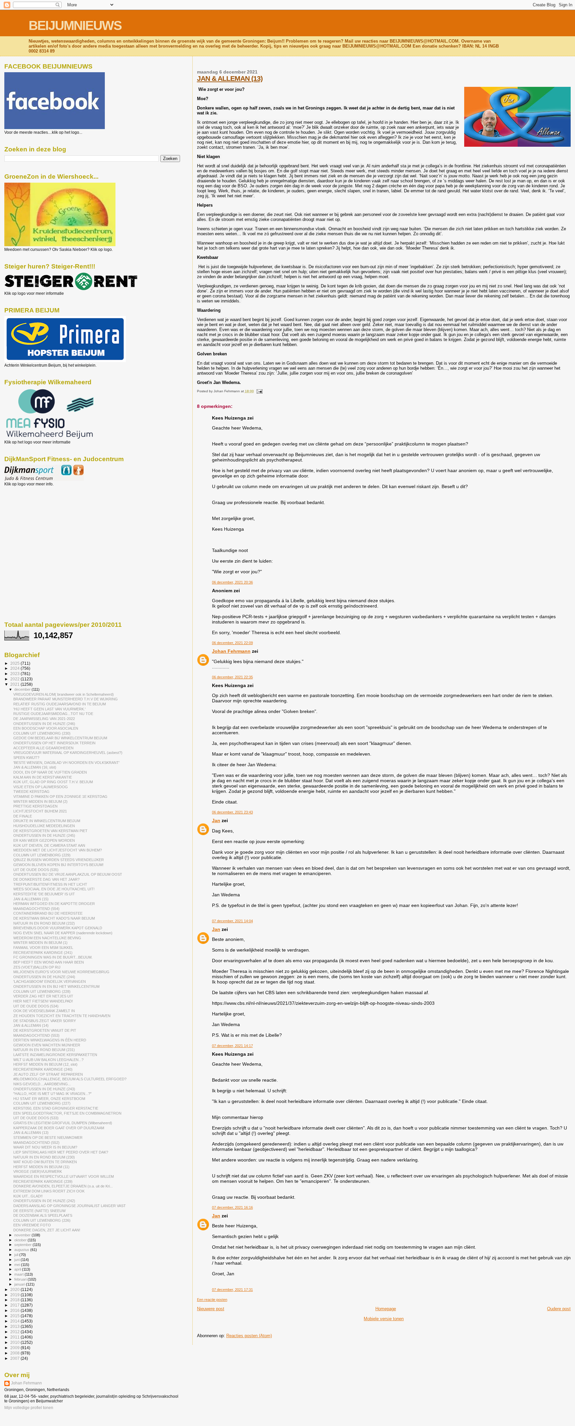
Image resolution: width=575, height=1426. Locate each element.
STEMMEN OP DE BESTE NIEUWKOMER (48, 1138)
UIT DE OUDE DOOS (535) (36, 870)
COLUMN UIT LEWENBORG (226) (42, 1220)
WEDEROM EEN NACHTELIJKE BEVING (47, 938)
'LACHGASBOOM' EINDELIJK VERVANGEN (49, 981)
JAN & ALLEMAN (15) (31, 899)
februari (21, 1279)
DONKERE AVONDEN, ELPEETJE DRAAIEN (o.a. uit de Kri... (63, 1186)
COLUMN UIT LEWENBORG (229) (42, 855)
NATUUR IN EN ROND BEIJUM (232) (44, 923)
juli (16, 1255)
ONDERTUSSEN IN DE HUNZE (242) (44, 1201)
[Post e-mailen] (259, 391)
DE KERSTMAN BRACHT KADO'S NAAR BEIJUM (54, 918)
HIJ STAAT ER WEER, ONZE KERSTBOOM (49, 1099)
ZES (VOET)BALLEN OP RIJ (37, 967)
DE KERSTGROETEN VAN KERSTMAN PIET (50, 831)
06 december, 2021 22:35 (232, 677)
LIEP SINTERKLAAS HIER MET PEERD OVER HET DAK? (60, 1152)
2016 (15, 1310)
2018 (15, 1300)
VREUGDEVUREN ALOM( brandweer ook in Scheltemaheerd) (63, 694)
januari (20, 1284)
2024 (15, 668)
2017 (15, 1305)
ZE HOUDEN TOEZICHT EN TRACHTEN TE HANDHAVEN (61, 1016)
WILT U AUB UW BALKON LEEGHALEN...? (48, 1060)
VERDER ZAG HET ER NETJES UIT (43, 996)
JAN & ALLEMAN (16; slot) (34, 767)
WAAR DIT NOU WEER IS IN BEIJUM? (45, 1147)
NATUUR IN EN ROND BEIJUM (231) (44, 1050)
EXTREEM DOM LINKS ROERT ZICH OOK (49, 1191)
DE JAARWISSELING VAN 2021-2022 (44, 719)
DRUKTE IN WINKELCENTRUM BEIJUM (46, 821)
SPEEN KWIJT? (26, 758)
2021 (15, 684)
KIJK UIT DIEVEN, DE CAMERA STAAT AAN (49, 845)
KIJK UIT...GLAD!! (28, 1196)
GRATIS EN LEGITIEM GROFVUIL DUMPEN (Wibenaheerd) (62, 1123)
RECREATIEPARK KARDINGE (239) (43, 1181)
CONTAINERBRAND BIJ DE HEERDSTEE (48, 913)
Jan (216, 820)
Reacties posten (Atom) (249, 1335)
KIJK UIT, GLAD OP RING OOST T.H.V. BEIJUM (53, 782)
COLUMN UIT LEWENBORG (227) (42, 1103)
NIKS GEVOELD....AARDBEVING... (42, 1084)
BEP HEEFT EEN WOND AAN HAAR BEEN (48, 962)
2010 (15, 1342)
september (23, 1245)
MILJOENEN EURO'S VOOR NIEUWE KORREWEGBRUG (61, 972)
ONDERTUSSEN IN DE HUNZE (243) (44, 1089)
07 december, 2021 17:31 (232, 1290)
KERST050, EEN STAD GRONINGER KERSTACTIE (55, 1108)
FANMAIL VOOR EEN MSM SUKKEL (43, 948)
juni (17, 1260)
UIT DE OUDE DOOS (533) (36, 1118)
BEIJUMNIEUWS (75, 25)
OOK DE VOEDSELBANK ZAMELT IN (44, 1011)
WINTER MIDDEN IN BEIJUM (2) (40, 801)
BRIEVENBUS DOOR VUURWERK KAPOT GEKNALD (57, 928)
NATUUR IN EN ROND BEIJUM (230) (44, 1157)
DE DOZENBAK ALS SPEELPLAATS (42, 1215)
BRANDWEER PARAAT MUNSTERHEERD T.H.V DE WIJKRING (65, 699)
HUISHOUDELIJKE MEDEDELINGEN (44, 826)
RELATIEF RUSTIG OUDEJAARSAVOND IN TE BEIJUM (59, 704)
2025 (15, 663)
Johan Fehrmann (231, 651)
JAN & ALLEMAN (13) (230, 78)
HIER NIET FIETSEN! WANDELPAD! (43, 1001)
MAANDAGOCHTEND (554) (36, 909)
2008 (15, 1353)
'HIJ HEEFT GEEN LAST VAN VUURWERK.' (49, 709)
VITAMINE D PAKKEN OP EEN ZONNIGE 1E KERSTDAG (60, 797)
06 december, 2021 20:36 (232, 582)
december (23, 689)
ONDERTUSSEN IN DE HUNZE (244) (44, 977)
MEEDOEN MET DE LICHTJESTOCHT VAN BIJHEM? (57, 850)
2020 (15, 1289)
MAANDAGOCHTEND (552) (36, 1143)
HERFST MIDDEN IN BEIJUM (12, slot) (45, 1064)
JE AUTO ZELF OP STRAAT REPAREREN (48, 1074)
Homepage (385, 1308)
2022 (15, 679)
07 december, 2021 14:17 (232, 1046)
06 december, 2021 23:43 (232, 812)
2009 (15, 1347)
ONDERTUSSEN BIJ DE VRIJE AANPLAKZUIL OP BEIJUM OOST (67, 874)
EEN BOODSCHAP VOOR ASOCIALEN (45, 728)
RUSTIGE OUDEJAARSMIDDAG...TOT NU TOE (53, 714)
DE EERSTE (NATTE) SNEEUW (39, 1211)
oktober (21, 1240)
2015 (15, 1316)
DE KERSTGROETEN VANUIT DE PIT (44, 1030)
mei (17, 1265)
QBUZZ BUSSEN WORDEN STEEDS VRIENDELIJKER (58, 860)
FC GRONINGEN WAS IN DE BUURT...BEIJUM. (53, 957)
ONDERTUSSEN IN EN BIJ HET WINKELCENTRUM (56, 986)
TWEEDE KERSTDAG (31, 792)
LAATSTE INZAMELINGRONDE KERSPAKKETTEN (55, 1055)
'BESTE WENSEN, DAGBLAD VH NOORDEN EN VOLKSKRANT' (66, 763)
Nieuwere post (210, 1308)
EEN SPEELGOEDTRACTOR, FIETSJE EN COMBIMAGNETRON (67, 1113)
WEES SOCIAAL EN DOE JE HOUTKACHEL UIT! (54, 889)
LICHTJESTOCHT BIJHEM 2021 (40, 811)
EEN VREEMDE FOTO (32, 1225)
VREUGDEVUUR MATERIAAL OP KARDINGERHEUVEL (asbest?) (67, 753)
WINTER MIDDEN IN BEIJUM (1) (40, 943)
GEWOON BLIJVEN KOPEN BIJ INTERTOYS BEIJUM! (58, 865)
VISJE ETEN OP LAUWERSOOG (40, 787)
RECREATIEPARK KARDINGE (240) (43, 1069)
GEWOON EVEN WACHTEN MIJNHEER (46, 1045)
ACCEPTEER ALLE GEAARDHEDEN (43, 748)
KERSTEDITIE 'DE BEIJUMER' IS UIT (44, 894)
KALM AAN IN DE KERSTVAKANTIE (42, 777)
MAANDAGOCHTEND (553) (36, 1035)
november (23, 1235)
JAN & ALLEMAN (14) (31, 1025)
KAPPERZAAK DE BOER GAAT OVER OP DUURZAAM (58, 1128)
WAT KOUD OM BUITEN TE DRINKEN (45, 1162)
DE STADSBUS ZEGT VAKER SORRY (44, 1021)
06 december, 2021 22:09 (232, 643)
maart (19, 1274)
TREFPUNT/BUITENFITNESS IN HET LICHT (50, 884)
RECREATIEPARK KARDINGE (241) (43, 953)
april (18, 1269)
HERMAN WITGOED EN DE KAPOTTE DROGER (54, 904)
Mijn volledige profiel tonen (28, 1407)
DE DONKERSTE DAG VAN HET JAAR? (46, 879)
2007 (15, 1358)
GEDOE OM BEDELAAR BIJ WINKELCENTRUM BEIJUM (60, 738)
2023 (15, 673)
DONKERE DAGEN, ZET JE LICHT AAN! (46, 1230)
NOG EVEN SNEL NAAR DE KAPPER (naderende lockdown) (62, 933)
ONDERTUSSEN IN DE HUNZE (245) (44, 835)
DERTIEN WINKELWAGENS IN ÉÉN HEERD (49, 1040)
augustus (22, 1250)
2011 (15, 1337)
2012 (15, 1332)
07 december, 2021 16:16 (232, 1207)
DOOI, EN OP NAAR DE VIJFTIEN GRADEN (50, 772)
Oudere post (559, 1308)
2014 (15, 1321)
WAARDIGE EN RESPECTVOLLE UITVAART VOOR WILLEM (63, 1176)
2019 (15, 1295)
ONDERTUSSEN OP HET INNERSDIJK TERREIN (54, 743)
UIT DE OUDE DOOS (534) (36, 1006)
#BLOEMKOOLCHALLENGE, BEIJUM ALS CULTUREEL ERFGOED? (69, 1079)
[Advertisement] (34, 522)
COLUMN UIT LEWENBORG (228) (42, 991)
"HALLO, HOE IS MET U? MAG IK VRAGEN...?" (52, 1094)
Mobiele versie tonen (384, 1318)
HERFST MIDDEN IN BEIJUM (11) (41, 1167)
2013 (15, 1326)
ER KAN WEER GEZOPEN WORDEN (44, 840)
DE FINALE (22, 816)
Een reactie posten (212, 1300)
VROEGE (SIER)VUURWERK (37, 1171)
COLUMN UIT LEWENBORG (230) (42, 733)
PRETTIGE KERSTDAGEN (35, 806)
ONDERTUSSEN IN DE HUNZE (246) (44, 724)
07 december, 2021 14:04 (232, 921)
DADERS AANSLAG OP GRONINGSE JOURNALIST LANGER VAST (69, 1206)
